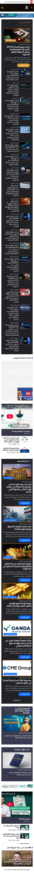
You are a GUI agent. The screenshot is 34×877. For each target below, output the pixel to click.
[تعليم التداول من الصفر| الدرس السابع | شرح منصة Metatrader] (17, 723)
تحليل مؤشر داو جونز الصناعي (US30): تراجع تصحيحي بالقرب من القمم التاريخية (12, 120)
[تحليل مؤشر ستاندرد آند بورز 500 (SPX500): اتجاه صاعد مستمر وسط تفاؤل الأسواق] (25, 156)
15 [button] (8, 869)
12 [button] (12, 869)
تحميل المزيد (17, 700)
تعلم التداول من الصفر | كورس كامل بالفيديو (22, 711)
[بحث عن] (32, 8)
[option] (17, 727)
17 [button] (5, 869)
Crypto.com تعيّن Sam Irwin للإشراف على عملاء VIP (23, 385)
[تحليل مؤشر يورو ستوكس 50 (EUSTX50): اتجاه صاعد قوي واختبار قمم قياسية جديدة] (25, 71)
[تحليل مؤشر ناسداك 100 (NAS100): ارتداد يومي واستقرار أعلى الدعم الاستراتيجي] (25, 145)
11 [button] (14, 869)
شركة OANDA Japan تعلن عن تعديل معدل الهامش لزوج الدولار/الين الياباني (18, 643)
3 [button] (17, 742)
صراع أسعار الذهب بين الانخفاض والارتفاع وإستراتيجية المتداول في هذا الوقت (17, 566)
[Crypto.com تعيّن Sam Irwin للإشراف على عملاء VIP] (23, 380)
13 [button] (11, 869)
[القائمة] (2, 8)
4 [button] (16, 742)
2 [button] (19, 742)
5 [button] (22, 869)
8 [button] (18, 869)
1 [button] (20, 742)
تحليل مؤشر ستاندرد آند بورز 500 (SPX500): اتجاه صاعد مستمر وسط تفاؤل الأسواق (12, 160)
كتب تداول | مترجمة (21, 750)
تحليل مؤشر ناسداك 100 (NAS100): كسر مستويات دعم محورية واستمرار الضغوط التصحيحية (12, 249)
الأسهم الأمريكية (24, 22)
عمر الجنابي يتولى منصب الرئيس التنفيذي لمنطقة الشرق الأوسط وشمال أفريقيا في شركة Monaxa (17, 862)
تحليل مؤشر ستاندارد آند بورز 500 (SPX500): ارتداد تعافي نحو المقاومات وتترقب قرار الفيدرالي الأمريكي (11, 265)
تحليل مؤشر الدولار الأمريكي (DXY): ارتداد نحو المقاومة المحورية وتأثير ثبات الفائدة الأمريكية (11, 236)
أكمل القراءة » (23, 65)
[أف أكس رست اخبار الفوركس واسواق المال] (26, 7)
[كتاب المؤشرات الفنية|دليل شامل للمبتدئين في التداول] (17, 760)
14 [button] (9, 869)
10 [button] (15, 869)
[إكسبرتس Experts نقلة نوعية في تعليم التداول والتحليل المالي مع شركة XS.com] (23, 367)
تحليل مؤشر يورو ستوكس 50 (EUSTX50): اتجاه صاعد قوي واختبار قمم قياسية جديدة (12, 75)
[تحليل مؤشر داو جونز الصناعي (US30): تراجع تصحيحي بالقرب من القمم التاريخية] (25, 116)
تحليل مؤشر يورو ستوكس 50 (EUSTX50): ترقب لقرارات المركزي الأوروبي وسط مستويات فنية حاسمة (12, 313)
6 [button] (13, 742)
